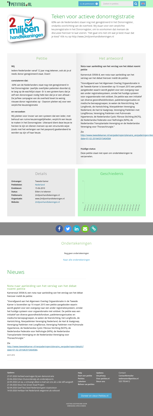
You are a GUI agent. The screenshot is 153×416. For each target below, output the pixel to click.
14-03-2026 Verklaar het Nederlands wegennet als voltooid (33, 390)
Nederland (40, 184)
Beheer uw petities (86, 384)
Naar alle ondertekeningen (76, 260)
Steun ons (100, 381)
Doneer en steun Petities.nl (94, 395)
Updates (99, 373)
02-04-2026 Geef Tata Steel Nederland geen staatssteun (32, 387)
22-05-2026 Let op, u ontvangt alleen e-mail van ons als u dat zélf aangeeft (40, 382)
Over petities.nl (102, 378)
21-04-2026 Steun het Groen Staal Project (25, 385)
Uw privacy (101, 375)
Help (80, 373)
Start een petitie (85, 375)
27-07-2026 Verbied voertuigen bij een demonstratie (30, 376)
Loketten (82, 381)
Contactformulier (126, 375)
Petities (81, 378)
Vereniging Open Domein (76, 406)
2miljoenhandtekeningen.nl (47, 202)
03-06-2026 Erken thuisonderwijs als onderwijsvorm (30, 379)
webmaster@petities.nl (129, 378)
